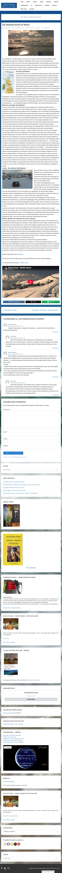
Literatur (48, 1)
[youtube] (5, 868)
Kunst (41, 1)
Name (5, 432)
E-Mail (5, 438)
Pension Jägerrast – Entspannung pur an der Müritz (14, 490)
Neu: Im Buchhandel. (31, 567)
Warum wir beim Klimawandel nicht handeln (12, 740)
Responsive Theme (55, 868)
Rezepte (54, 5)
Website (5, 445)
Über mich (24, 9)
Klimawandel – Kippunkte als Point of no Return (13, 487)
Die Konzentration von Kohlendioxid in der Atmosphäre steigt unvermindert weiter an (21, 484)
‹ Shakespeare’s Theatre (10, 310)
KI (31, 5)
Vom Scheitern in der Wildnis (33, 680)
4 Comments (47, 27)
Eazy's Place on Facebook (9, 642)
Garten (28, 1)
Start (22, 1)
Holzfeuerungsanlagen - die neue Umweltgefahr (13, 742)
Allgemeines (38, 5)
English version (24, 262)
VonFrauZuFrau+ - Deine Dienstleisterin (11, 607)
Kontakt (31, 9)
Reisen (35, 1)
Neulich (47, 5)
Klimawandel (24, 5)
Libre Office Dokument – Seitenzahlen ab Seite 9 (14, 481)
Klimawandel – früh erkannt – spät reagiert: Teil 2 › (45, 310)
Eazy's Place (6, 638)
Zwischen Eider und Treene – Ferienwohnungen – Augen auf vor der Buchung (20, 493)
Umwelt (56, 1)
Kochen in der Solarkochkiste (9, 737)
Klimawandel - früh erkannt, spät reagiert (12, 735)
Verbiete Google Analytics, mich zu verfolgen (13, 724)
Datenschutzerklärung (8, 713)
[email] (9, 868)
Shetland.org (19, 254)
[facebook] (2, 868)
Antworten (56, 332)
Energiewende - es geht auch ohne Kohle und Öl (13, 738)
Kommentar (6, 409)
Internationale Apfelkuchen (9, 781)
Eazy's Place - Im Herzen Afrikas (10, 816)
